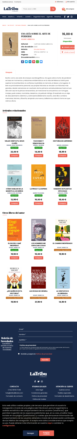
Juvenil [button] (28, 17)
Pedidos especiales (64, 393)
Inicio (4, 25)
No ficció (11, 25)
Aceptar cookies (46, 433)
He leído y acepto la (36, 354)
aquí (50, 423)
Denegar (30, 433)
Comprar (14, 156)
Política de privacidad (44, 354)
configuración (8, 425)
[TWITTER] (68, 16)
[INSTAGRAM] (71, 16)
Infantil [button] (19, 17)
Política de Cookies (39, 399)
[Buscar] (53, 9)
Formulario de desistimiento (64, 396)
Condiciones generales (39, 393)
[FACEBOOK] (64, 16)
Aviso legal (39, 390)
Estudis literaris (21, 25)
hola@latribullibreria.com (14, 393)
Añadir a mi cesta (69, 47)
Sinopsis (9, 72)
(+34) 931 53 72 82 (14, 390)
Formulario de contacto (14, 396)
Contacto (17, 2)
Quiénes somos (7, 2)
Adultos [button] (11, 17)
